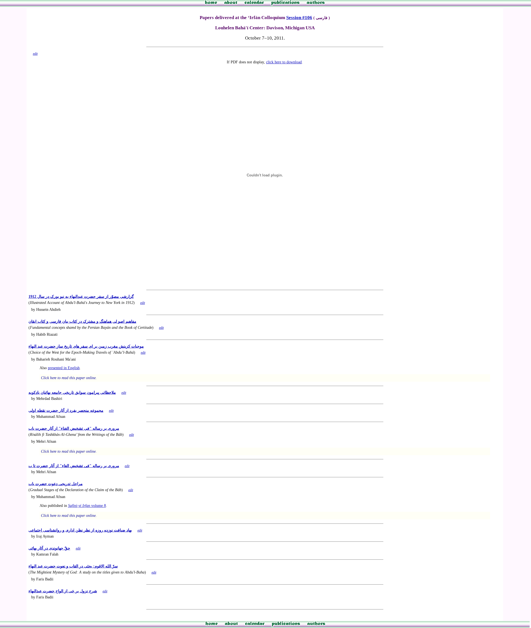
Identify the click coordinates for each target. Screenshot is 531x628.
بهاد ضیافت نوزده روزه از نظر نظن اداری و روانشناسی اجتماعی (80, 530)
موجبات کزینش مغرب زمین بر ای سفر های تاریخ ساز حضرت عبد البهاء (86, 346)
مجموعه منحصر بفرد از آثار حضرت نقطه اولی (65, 410)
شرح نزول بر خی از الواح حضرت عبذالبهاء (62, 591)
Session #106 (299, 17)
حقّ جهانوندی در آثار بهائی (49, 548)
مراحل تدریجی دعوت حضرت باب (55, 483)
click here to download (284, 62)
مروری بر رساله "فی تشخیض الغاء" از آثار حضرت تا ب (73, 465)
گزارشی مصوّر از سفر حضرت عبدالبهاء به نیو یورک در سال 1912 (81, 296)
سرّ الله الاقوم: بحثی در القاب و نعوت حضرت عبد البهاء (73, 566)
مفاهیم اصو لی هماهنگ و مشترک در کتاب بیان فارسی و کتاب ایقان (82, 321)
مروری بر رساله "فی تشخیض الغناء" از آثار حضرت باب (73, 428)
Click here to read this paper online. (69, 378)
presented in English (64, 368)
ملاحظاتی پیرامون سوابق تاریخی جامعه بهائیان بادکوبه (72, 392)
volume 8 (87, 505)
